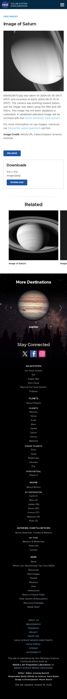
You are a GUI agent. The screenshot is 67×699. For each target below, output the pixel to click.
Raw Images (10, 16)
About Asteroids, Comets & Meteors (33, 533)
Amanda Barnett (41, 673)
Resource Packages (33, 603)
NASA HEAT (33, 607)
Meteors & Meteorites (34, 542)
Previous (7, 308)
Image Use (33, 636)
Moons (33, 483)
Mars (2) (33, 500)
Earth (33, 420)
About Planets (33, 403)
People (33, 578)
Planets (33, 398)
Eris (33, 466)
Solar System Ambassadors (33, 599)
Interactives (33, 591)
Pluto (33, 450)
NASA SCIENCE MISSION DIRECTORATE (33, 640)
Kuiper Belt (33, 379)
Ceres (33, 454)
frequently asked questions (24, 128)
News (33, 562)
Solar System (33, 366)
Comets (33, 550)
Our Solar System (33, 371)
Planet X (33, 475)
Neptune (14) (33, 517)
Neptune (33, 441)
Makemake (33, 458)
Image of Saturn (17, 264)
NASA (4, 4)
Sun (33, 375)
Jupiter (33, 327)
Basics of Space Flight (33, 595)
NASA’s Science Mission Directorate (33, 668)
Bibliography (33, 624)
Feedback (33, 628)
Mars (33, 424)
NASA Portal (33, 644)
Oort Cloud (33, 383)
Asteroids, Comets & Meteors (33, 528)
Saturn (33, 433)
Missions (33, 582)
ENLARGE (12, 153)
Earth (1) (33, 496)
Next (60, 308)
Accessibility (33, 652)
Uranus (33, 437)
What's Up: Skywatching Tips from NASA (33, 566)
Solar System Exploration (17, 4)
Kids (33, 586)
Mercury (33, 412)
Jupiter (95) (33, 504)
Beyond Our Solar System (33, 387)
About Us (33, 620)
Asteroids (33, 546)
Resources (33, 570)
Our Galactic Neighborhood (17, 11)
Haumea (33, 462)
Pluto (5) (33, 521)
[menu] (62, 4)
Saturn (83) (33, 508)
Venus (33, 416)
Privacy (33, 632)
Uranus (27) (33, 512)
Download (17, 182)
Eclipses (33, 391)
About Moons (33, 487)
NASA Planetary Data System (42, 118)
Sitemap (33, 648)
